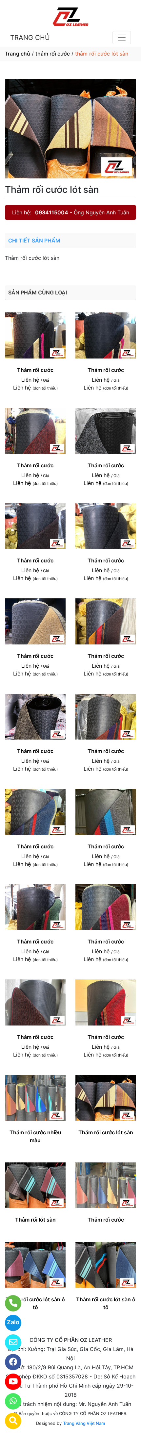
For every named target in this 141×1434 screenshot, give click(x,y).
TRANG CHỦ (30, 38)
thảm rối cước (52, 53)
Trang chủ (17, 53)
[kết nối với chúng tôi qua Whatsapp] (9, 1401)
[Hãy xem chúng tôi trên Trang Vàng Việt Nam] (9, 1421)
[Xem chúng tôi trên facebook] (9, 1362)
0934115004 (51, 212)
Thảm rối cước (35, 370)
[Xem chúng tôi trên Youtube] (9, 1382)
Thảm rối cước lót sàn (105, 1132)
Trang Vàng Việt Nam (84, 1423)
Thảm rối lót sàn (35, 1219)
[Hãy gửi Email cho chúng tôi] (9, 1342)
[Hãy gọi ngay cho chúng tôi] (9, 1303)
